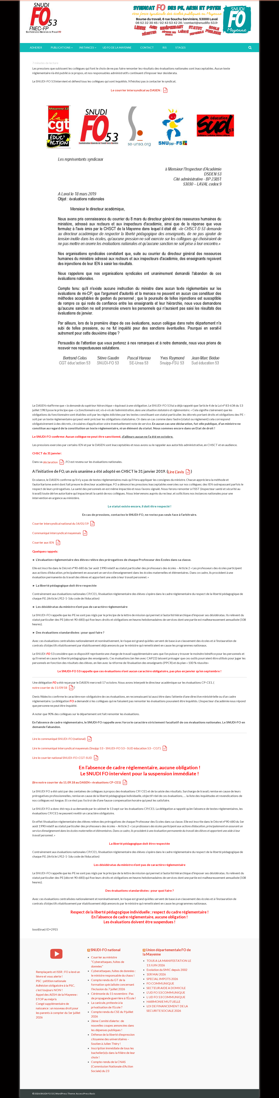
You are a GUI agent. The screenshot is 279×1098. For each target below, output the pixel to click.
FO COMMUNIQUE (160, 983)
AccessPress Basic (85, 1093)
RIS (164, 47)
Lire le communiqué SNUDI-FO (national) (59, 738)
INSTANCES (86, 47)
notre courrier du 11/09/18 (49, 687)
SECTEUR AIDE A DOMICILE (166, 988)
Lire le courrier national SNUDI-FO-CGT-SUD (62, 757)
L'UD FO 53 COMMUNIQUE (166, 992)
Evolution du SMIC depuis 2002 (167, 969)
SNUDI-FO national (106, 950)
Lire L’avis (176, 472)
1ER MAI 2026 (156, 974)
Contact (147, 47)
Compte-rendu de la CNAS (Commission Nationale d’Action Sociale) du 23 (112, 1066)
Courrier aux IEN (43, 542)
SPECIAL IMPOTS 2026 (162, 979)
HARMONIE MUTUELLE (163, 1001)
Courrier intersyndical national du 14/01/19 (60, 523)
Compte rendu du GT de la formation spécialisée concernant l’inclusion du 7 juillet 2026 (112, 984)
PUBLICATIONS (60, 47)
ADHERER (36, 47)
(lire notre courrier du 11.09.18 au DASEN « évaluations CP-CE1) (76, 782)
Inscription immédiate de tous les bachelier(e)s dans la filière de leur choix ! (113, 1052)
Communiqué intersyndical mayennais (56, 533)
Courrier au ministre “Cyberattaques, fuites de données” (107, 961)
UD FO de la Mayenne (117, 47)
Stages (180, 47)
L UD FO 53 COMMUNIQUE (166, 997)
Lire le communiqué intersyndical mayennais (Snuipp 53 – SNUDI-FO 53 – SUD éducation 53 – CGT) (96, 748)
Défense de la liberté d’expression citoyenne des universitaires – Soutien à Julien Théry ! (113, 1039)
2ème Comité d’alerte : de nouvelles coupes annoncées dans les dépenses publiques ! (112, 1025)
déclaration (50, 462)
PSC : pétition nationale (51, 981)
